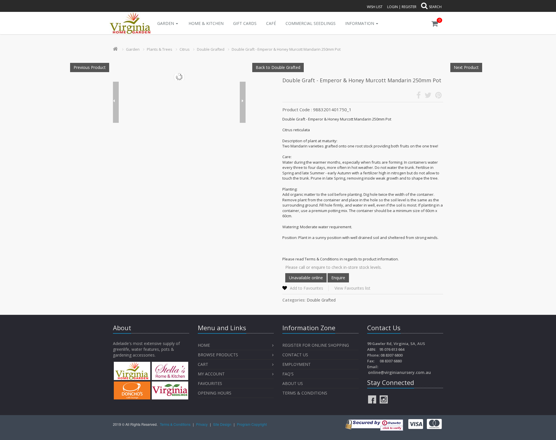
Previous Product (90, 67)
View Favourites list (352, 288)
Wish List (375, 6)
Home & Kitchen (206, 23)
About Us (292, 383)
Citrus (185, 49)
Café (271, 23)
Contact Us (295, 354)
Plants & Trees (159, 49)
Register (409, 6)
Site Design (222, 424)
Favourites (210, 383)
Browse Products (218, 354)
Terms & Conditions (304, 393)
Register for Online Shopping (315, 345)
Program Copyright (252, 424)
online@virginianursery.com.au (399, 372)
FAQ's (288, 374)
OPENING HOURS (214, 393)
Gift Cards (245, 23)
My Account (211, 374)
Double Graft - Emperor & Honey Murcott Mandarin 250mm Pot (286, 49)
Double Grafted (210, 49)
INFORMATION (360, 23)
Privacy (202, 424)
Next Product (466, 67)
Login (392, 6)
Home (204, 345)
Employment (296, 364)
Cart (203, 364)
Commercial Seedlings (311, 23)
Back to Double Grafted (278, 67)
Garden (166, 23)
